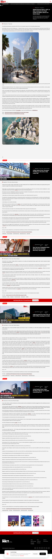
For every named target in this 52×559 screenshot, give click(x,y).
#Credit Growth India (16, 233)
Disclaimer (38, 542)
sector (17, 264)
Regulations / (37, 168)
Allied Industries (5, 258)
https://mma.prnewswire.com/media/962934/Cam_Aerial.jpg (14, 113)
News (38, 539)
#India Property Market (24, 510)
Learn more (22, 555)
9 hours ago (41, 168)
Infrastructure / (37, 387)
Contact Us (39, 541)
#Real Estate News (30, 510)
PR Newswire (5, 23)
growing (25, 360)
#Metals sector (4, 296)
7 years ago (42, 7)
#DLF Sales (10, 510)
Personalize (35, 553)
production (9, 285)
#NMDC (27, 296)
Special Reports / (37, 312)
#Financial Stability (9, 233)
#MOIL (8, 296)
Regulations (5, 182)
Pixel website (18, 110)
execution (19, 288)
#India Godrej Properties (16, 510)
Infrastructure (5, 400)
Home (32, 539)
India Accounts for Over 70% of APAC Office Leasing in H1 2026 (27, 3)
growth (3, 272)
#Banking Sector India (23, 233)
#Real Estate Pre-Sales (5, 510)
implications (16, 214)
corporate (4, 225)
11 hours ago (41, 245)
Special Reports (5, 325)
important (30, 496)
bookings (29, 413)
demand (34, 342)
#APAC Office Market (25, 375)
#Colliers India (12, 375)
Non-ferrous (14, 279)
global (23, 348)
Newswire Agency (47, 168)
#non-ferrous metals (17, 296)
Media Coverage (33, 541)
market (11, 366)
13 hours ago (41, 387)
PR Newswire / (37, 7)
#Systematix (12, 296)
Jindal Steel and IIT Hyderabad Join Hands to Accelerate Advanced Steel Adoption (19, 231)
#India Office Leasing (31, 375)
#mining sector (23, 296)
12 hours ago (41, 312)
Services (16, 189)
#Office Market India (18, 375)
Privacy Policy (45, 541)
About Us (44, 539)
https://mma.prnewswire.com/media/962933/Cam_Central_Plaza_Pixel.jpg (16, 112)
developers (20, 406)
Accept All (42, 553)
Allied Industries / (37, 245)
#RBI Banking (4, 233)
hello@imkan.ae (34, 110)
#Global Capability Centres (6, 375)
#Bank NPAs (28, 233)
